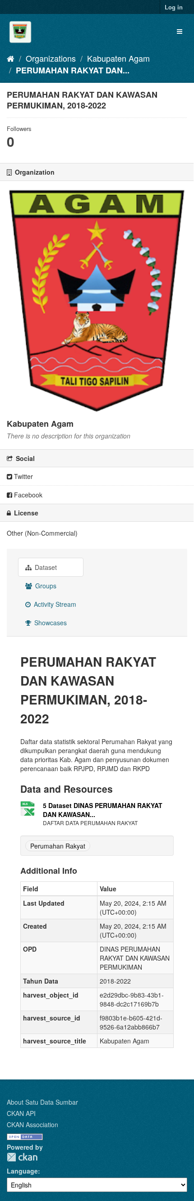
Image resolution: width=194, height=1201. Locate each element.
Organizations (51, 58)
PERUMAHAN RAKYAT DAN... (72, 70)
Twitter (22, 476)
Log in (174, 7)
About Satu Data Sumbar (42, 1101)
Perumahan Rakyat (57, 845)
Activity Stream (54, 604)
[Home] (10, 58)
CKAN (22, 1157)
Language (22, 1170)
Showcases (49, 622)
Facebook (27, 494)
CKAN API (21, 1113)
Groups (44, 585)
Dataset (45, 567)
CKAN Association (32, 1124)
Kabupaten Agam (118, 58)
